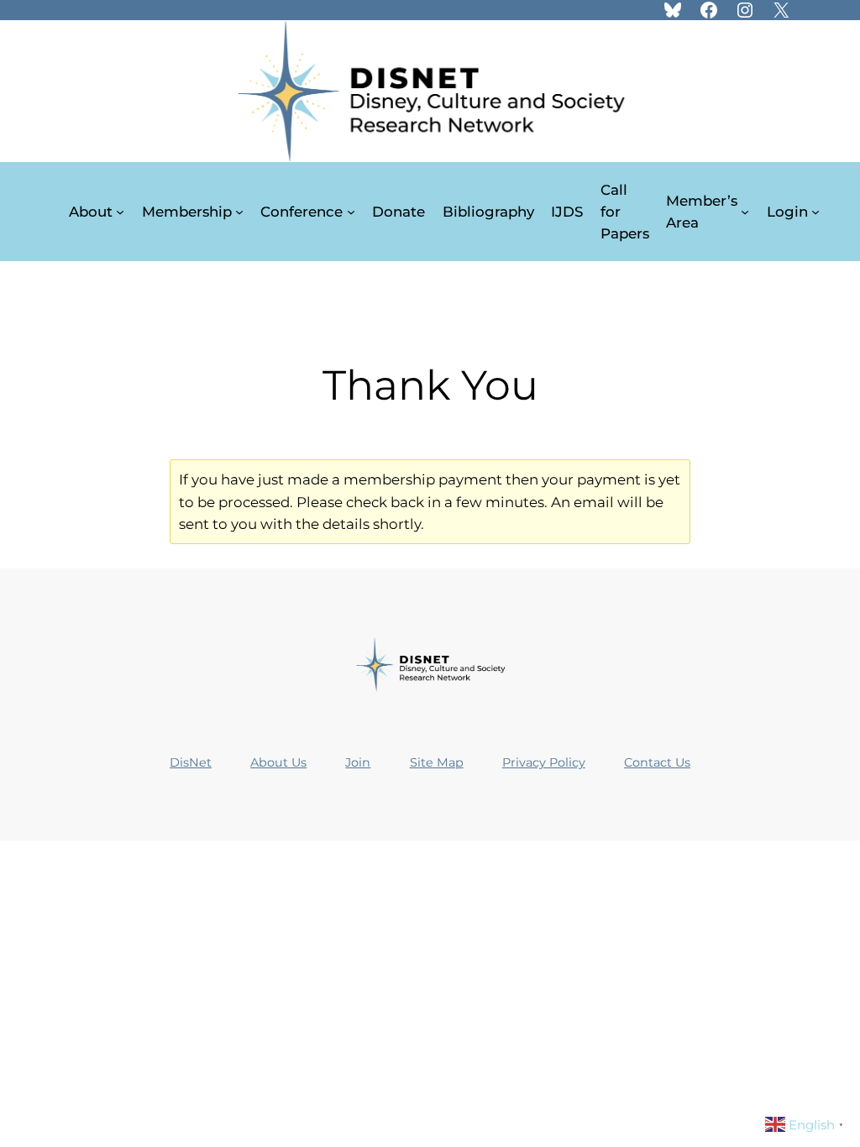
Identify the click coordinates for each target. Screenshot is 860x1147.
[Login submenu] (815, 211)
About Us (278, 762)
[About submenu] (120, 211)
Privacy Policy (543, 762)
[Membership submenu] (239, 211)
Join (357, 762)
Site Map (437, 762)
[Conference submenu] (351, 211)
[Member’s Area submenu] (745, 211)
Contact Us (657, 762)
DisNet (191, 762)
